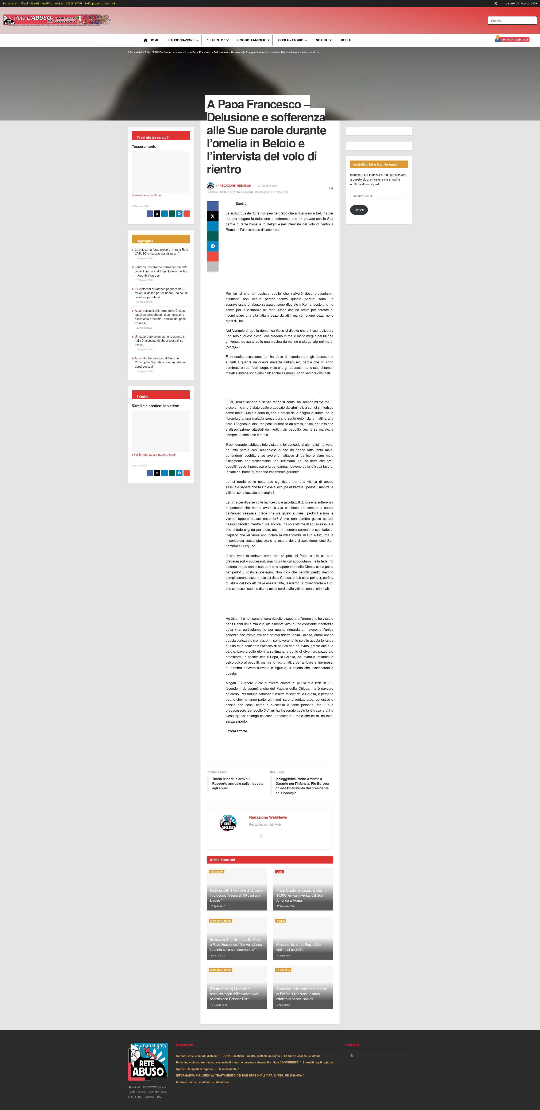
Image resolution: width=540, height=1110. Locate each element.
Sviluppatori (94, 3)
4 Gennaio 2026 (140, 206)
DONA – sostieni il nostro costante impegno (251, 1056)
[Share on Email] (213, 256)
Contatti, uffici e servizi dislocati (197, 1056)
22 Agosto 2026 (144, 258)
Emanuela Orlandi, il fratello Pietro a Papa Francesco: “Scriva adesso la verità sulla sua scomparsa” (236, 944)
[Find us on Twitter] (495, 3)
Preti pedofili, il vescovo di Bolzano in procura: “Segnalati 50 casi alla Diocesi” (236, 895)
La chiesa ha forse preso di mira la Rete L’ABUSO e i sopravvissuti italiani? (161, 251)
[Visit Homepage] (58, 20)
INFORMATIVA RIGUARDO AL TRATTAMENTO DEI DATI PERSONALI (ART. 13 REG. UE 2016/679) (239, 1075)
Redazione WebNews (235, 185)
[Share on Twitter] (213, 216)
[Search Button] (534, 20)
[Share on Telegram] (213, 246)
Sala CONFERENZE (285, 1062)
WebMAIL (47, 3)
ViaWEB (34, 3)
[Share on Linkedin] (213, 226)
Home (154, 40)
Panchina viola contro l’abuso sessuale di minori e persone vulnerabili (222, 1062)
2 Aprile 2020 (283, 1004)
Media (345, 40)
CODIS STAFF (74, 3)
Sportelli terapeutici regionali (195, 1069)
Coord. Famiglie (251, 40)
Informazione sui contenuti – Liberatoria (202, 1082)
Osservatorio (291, 40)
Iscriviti (359, 210)
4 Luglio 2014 (283, 955)
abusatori (180, 52)
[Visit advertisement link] (198, 20)
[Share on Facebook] (213, 206)
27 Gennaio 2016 (285, 906)
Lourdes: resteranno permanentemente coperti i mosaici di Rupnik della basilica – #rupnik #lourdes (161, 271)
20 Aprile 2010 (217, 906)
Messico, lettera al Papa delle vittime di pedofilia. (298, 947)
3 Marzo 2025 (217, 955)
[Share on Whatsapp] (213, 236)
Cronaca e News (220, 920)
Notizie (322, 40)
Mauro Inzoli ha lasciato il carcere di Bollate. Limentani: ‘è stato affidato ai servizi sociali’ (301, 993)
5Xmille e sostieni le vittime (155, 405)
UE (113, 3)
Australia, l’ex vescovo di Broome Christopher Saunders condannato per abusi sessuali (160, 362)
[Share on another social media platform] (213, 266)
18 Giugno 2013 (218, 1004)
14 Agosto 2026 (144, 371)
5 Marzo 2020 (139, 465)
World (281, 920)
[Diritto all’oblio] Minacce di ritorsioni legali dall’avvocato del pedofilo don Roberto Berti (234, 993)
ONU (107, 3)
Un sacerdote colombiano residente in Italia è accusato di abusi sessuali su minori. (160, 340)
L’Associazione (181, 40)
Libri (279, 871)
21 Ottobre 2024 (268, 185)
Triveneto (216, 871)
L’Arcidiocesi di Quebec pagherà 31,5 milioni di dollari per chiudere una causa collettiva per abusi (161, 293)
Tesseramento (144, 146)
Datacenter (10, 3)
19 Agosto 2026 (144, 349)
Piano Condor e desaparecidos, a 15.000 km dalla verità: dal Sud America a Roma (301, 895)
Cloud (24, 3)
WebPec (59, 3)
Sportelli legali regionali (318, 1062)
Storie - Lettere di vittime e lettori (231, 192)
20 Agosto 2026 (144, 327)
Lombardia (283, 970)
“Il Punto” (216, 40)
